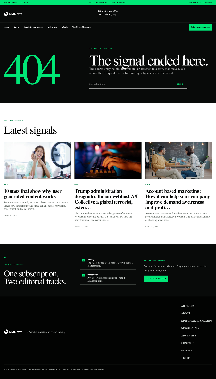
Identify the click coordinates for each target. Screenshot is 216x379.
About (185, 313)
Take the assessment (200, 27)
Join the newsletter (156, 279)
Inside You (52, 27)
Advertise (188, 335)
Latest (6, 27)
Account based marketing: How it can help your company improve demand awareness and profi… (177, 199)
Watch (65, 27)
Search (180, 84)
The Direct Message (81, 27)
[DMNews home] (13, 14)
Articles (187, 306)
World (16, 27)
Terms (185, 358)
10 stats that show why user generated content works (33, 193)
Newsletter (190, 328)
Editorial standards (196, 320)
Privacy (187, 350)
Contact (187, 343)
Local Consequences (33, 27)
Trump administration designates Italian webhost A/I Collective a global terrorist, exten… (106, 199)
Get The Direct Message (200, 2)
